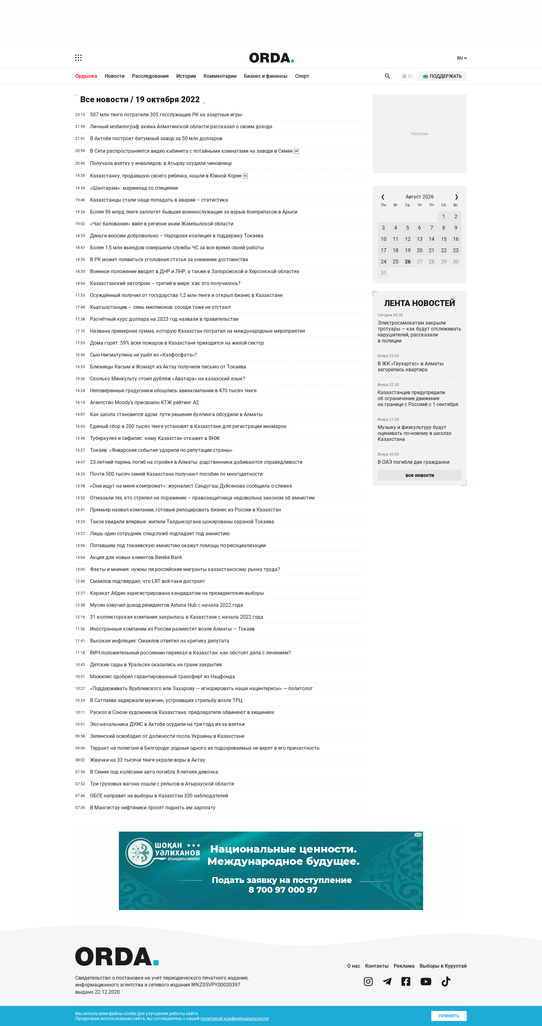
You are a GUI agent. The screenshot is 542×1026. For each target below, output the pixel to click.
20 (419, 250)
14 (431, 239)
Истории (186, 76)
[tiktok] (446, 984)
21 (431, 250)
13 (419, 239)
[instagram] (368, 984)
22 (444, 250)
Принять (449, 1015)
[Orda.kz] (117, 972)
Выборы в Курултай (443, 966)
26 (408, 262)
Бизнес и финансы (266, 76)
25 (395, 262)
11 (395, 239)
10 (383, 239)
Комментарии (220, 76)
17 (383, 250)
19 (408, 250)
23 (456, 250)
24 (383, 262)
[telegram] (387, 984)
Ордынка (86, 76)
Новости (115, 76)
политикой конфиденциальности (234, 1018)
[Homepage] (271, 58)
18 (395, 250)
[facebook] (406, 984)
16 (456, 239)
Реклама (404, 966)
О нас (353, 966)
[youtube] (426, 984)
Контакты (377, 966)
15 (444, 239)
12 (408, 239)
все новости (420, 475)
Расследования (150, 76)
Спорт (302, 76)
